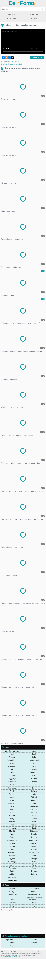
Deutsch (34, 940)
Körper (34, 819)
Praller (33, 865)
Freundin (34, 822)
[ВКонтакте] (3, 57)
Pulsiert (34, 843)
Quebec (34, 782)
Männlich (33, 846)
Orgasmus (12, 788)
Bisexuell (34, 825)
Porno (34, 803)
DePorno (22, 3)
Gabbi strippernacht (15, 916)
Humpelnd (12, 853)
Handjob (12, 816)
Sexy (12, 819)
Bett (12, 849)
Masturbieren (12, 760)
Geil (34, 776)
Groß (34, 754)
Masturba (34, 812)
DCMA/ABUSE (17, 957)
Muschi (12, 831)
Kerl (12, 754)
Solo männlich (15, 61)
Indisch (34, 874)
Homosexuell (34, 760)
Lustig (12, 806)
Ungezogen (12, 803)
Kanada (12, 797)
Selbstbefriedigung (12, 751)
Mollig (12, 865)
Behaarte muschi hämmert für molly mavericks (21, 925)
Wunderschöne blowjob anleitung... (17, 922)
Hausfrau (33, 800)
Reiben (34, 837)
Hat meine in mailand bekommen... (34, 899)
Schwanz (12, 776)
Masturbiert (34, 806)
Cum (34, 816)
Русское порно (12, 940)
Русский (34, 943)
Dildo (12, 772)
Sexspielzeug (12, 880)
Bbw (34, 862)
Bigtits (12, 871)
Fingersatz (12, 828)
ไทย (12, 946)
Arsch (12, 791)
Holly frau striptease (23, 917)
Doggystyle (12, 779)
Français (12, 943)
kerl (20, 64)
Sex (12, 769)
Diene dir (33, 892)
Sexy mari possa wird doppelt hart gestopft (24, 929)
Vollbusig (12, 868)
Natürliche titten (34, 840)
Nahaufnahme (12, 840)
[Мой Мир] (9, 57)
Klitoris (34, 834)
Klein (12, 809)
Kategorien (11, 18)
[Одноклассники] (6, 57)
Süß (12, 825)
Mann (34, 751)
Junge (12, 812)
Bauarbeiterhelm (34, 895)
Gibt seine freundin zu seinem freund (13, 914)
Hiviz (12, 906)
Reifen (33, 788)
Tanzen (12, 794)
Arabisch (12, 874)
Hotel (34, 794)
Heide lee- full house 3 (29, 916)
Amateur (12, 757)
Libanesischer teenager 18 (15, 924)
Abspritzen (34, 809)
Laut (34, 828)
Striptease (34, 831)
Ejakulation (12, 782)
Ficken (12, 846)
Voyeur (34, 769)
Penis (34, 766)
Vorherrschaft (34, 889)
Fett (34, 785)
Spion (34, 856)
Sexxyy (12, 892)
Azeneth (12, 889)
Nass (12, 834)
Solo (34, 757)
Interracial (12, 877)
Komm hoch (12, 903)
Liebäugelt (34, 859)
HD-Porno (34, 14)
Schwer (34, 791)
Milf (34, 763)
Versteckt (12, 856)
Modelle (34, 18)
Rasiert (34, 779)
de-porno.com (7, 957)
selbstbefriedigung (8, 64)
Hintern (34, 871)
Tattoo (34, 868)
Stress (12, 900)
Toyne (34, 906)
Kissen (34, 849)
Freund (12, 822)
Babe (12, 837)
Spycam (12, 859)
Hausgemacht (12, 766)
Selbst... (14, 917)
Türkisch (34, 797)
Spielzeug (34, 772)
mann (17, 64)
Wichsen (12, 763)
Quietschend (34, 853)
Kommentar (12, 895)
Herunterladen (37, 58)
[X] (12, 57)
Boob (34, 877)
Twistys (12, 843)
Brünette (12, 785)
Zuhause (11, 14)
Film (12, 800)
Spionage (12, 862)
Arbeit (34, 903)
